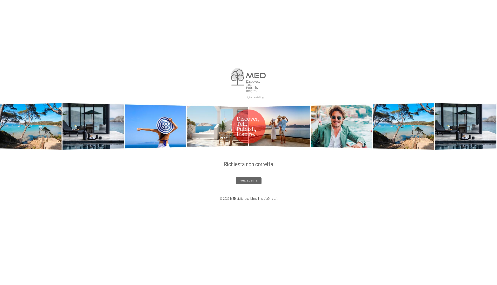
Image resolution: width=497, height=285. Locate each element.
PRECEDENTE (249, 180)
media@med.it (268, 198)
